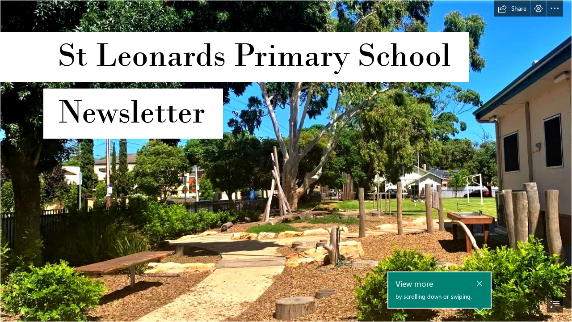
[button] (512, 8)
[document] (286, 161)
